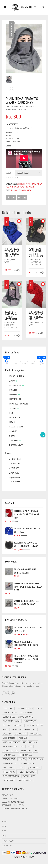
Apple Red (14, 468)
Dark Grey (16, 190)
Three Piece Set (9, 772)
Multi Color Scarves (11, 742)
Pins (35, 751)
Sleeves (20, 768)
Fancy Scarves (30, 721)
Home (4, 821)
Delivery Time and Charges (13, 802)
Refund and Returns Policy (13, 805)
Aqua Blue (14, 473)
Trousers (13, 440)
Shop (4, 826)
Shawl (12, 436)
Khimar (27, 730)
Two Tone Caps (29, 776)
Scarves (13, 431)
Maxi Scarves (35, 734)
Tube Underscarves (11, 776)
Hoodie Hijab (15, 399)
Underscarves (16, 445)
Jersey (5, 730)
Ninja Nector (31, 106)
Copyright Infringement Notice (14, 809)
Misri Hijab (19, 106)
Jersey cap (16, 730)
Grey (29, 190)
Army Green (14, 482)
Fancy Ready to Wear (11, 721)
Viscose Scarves (25, 780)
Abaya (12, 381)
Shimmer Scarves (10, 763)
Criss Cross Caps (25, 717)
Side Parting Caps (28, 763)
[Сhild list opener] (16, 381)
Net (24, 742)
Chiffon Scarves (10, 713)
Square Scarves (33, 768)
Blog (4, 831)
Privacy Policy (8, 795)
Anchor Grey (15, 463)
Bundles (13, 390)
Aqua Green (14, 477)
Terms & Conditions (10, 799)
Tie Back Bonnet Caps (27, 772)
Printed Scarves (25, 755)
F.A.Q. (4, 836)
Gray (24, 190)
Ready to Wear (19, 109)
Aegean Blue (15, 459)
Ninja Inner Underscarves (14, 746)
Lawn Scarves (20, 734)
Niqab (8, 109)
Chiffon (9, 106)
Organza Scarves (10, 751)
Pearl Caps (26, 751)
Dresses (13, 394)
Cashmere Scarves (25, 708)
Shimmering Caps (36, 759)
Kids (11, 413)
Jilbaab (13, 408)
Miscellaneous (16, 376)
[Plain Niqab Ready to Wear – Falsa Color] (8, 88)
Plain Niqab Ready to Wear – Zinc (13, 1)
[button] (18, 270)
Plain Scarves (9, 755)
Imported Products (18, 404)
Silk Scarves (8, 768)
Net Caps (33, 742)
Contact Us (7, 846)
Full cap (6, 725)
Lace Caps (7, 734)
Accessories (15, 385)
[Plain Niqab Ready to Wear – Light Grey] (14, 88)
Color (8, 173)
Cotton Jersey (26, 713)
